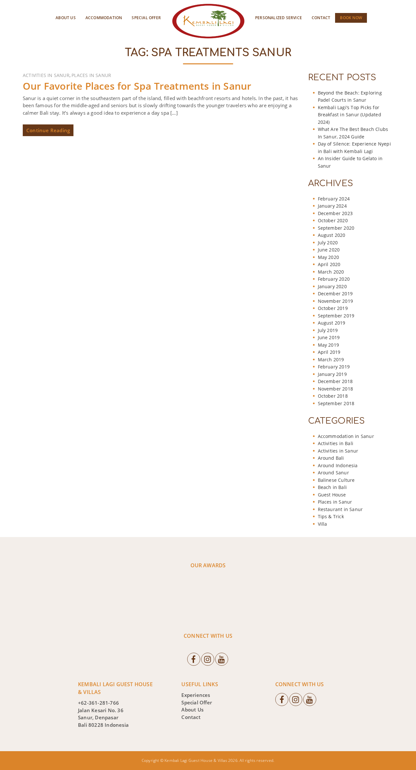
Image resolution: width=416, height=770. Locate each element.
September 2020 (336, 228)
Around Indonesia (338, 465)
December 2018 (335, 381)
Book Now (351, 17)
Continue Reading (48, 130)
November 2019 (335, 301)
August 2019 (331, 323)
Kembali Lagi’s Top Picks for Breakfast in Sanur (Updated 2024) (349, 114)
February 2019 (334, 367)
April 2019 (329, 352)
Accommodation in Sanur (346, 436)
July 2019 (328, 330)
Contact (321, 17)
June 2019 (329, 337)
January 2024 (332, 206)
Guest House (332, 495)
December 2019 (335, 293)
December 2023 (335, 213)
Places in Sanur (91, 75)
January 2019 (332, 374)
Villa (322, 524)
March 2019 (331, 359)
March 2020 (331, 272)
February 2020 (334, 279)
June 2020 (329, 250)
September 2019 (336, 316)
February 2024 (334, 199)
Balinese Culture (336, 480)
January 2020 (332, 286)
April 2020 (329, 264)
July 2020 (328, 242)
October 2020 (333, 220)
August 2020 (331, 235)
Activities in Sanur (46, 75)
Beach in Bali (332, 487)
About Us (66, 17)
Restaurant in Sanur (340, 509)
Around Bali (331, 458)
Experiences (195, 695)
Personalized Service (278, 17)
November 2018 (335, 389)
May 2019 (328, 345)
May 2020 (328, 257)
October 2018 (333, 396)
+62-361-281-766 (98, 702)
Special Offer (146, 17)
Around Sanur (333, 472)
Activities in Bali (336, 443)
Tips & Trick (331, 516)
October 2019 (333, 308)
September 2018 (336, 403)
